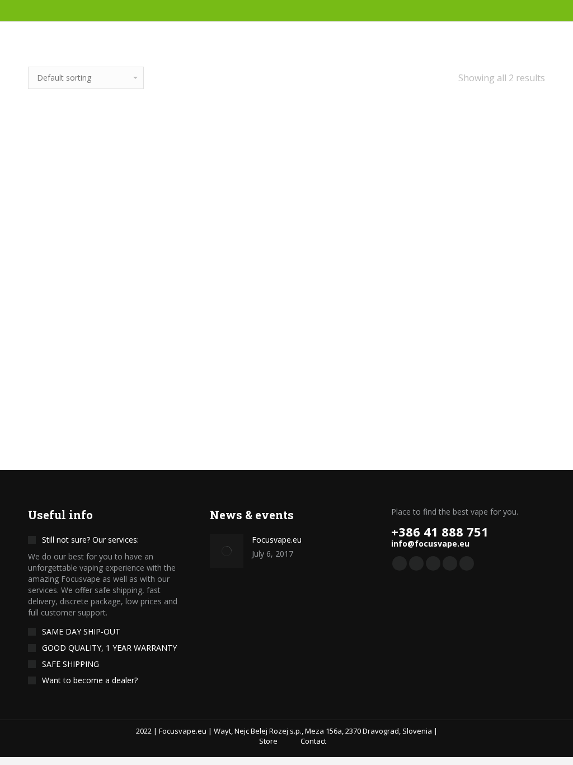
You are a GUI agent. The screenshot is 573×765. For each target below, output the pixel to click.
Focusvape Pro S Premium (105, 370)
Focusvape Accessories (286, 306)
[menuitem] (262, 741)
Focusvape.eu (277, 539)
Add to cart (104, 417)
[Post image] (226, 551)
